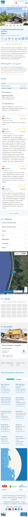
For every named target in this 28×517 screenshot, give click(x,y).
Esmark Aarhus (19, 436)
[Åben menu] (26, 3)
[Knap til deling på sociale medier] (23, 9)
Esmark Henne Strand (7, 95)
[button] (14, 272)
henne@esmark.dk (9, 356)
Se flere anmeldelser (14, 213)
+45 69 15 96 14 (9, 355)
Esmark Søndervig (5, 384)
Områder (8, 363)
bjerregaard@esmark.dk (21, 391)
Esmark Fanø (19, 424)
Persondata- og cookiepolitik (10, 504)
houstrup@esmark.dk (20, 404)
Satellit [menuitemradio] (24, 253)
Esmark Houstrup (20, 397)
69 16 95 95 (21, 1)
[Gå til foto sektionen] (7, 25)
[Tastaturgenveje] (8, 293)
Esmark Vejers (19, 411)
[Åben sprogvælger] (16, 3)
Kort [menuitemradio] (17, 253)
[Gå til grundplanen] (10, 25)
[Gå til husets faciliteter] (17, 25)
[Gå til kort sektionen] (14, 25)
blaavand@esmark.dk (5, 429)
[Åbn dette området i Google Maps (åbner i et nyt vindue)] (2, 293)
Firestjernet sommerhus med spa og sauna (18, 6)
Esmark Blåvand (4, 424)
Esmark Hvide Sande (6, 397)
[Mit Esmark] (23, 3)
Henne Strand (7, 35)
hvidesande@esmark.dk (6, 402)
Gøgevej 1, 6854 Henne (20, 364)
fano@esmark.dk (19, 429)
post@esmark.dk (19, 443)
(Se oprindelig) (10, 120)
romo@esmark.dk (4, 441)
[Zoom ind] (25, 288)
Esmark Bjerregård (20, 384)
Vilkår (27, 293)
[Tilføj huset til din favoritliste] (26, 9)
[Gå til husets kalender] (21, 25)
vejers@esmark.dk (19, 416)
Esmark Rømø (4, 436)
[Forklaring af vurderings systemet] (14, 33)
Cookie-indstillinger (22, 504)
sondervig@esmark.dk (5, 391)
